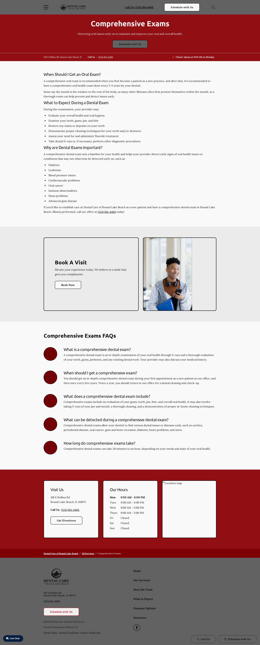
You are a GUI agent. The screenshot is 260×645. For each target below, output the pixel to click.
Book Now (68, 285)
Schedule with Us (182, 7)
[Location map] (189, 509)
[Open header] (47, 7)
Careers (84, 632)
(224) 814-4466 (105, 57)
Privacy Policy (51, 632)
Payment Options (144, 608)
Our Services (141, 580)
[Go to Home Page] (73, 7)
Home (137, 571)
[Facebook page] (136, 627)
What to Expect (143, 599)
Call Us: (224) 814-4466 (139, 7)
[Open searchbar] (213, 7)
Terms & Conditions (69, 632)
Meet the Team (142, 589)
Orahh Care (94, 632)
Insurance (140, 617)
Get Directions (66, 520)
